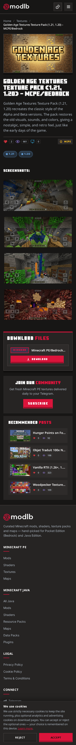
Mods (7, 558)
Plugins (8, 642)
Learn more (25, 728)
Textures (21, 21)
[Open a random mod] (58, 7)
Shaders (9, 565)
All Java (8, 601)
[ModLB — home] (16, 7)
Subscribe (38, 403)
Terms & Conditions (16, 678)
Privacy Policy (13, 664)
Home (7, 21)
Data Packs (11, 635)
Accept (56, 737)
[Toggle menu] (68, 7)
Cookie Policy (12, 671)
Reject (20, 737)
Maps (7, 578)
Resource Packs (14, 621)
